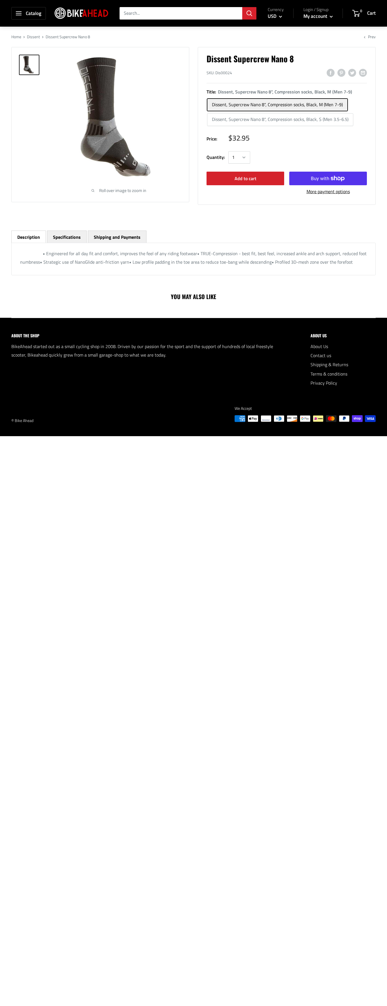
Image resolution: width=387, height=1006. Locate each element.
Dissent (33, 37)
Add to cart (245, 178)
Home (16, 37)
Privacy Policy (324, 383)
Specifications (67, 237)
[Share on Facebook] (331, 72)
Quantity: (216, 157)
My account (315, 16)
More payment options (328, 191)
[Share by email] (363, 72)
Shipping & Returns (329, 364)
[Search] (249, 13)
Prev (372, 37)
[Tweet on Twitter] (352, 72)
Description (28, 237)
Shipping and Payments (117, 237)
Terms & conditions (329, 373)
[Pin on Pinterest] (341, 72)
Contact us (321, 355)
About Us (319, 346)
